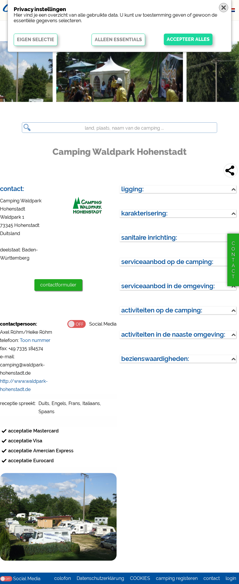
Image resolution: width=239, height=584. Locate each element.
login (231, 578)
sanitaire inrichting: (149, 237)
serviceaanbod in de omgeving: (168, 286)
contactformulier (58, 285)
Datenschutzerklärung (100, 578)
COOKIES (140, 578)
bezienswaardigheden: (155, 358)
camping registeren (177, 578)
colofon (62, 578)
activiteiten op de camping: (161, 310)
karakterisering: (144, 213)
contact (211, 578)
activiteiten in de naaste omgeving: (173, 334)
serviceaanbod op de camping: (167, 261)
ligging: (132, 189)
